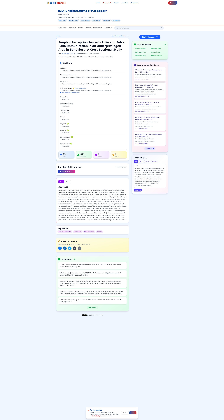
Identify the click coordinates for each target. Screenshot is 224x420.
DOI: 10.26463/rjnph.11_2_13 (142, 96)
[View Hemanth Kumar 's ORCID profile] (71, 144)
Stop (67, 182)
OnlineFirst (88, 27)
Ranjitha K (63, 124)
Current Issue (72, 27)
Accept (133, 413)
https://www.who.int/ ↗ (113, 273)
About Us (125, 3)
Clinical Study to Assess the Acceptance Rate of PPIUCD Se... (148, 71)
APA (136, 161)
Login (174, 3)
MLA (141, 161)
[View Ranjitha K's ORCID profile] (68, 124)
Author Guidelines (140, 48)
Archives (80, 27)
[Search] (161, 27)
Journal (113, 36)
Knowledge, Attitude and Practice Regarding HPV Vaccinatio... (146, 86)
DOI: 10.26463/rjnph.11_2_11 (142, 111)
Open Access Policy (140, 52)
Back (58, 36)
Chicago (147, 161)
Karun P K (63, 130)
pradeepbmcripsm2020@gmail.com (70, 92)
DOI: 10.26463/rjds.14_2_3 (141, 128)
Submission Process (156, 55)
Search (116, 3)
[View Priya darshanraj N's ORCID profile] (72, 137)
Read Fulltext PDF (67, 171)
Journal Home (62, 27)
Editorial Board (97, 27)
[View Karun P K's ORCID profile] (68, 130)
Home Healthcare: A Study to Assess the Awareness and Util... (148, 135)
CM (74, 53)
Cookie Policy (96, 416)
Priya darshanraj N (65, 137)
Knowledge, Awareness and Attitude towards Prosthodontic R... (147, 118)
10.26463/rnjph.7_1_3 (67, 53)
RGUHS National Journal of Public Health (82, 10)
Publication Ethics (156, 48)
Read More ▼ (92, 307)
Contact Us (134, 3)
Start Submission (148, 37)
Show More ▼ (150, 148)
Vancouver (155, 161)
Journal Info (107, 27)
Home (98, 3)
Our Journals (107, 3)
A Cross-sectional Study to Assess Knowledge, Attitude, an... (147, 103)
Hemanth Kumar (64, 144)
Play (61, 182)
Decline (125, 413)
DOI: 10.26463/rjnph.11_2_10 (142, 79)
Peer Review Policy (140, 55)
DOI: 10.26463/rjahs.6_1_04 (141, 143)
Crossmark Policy (156, 52)
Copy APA (138, 190)
